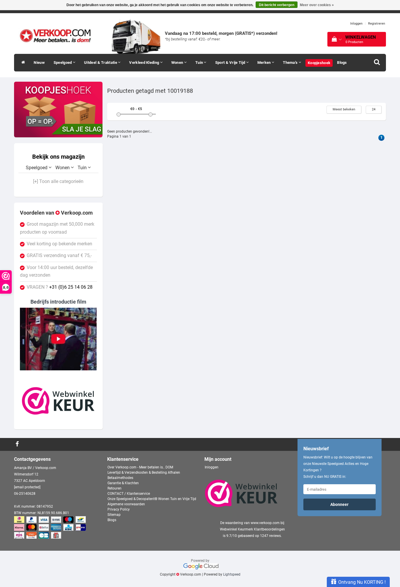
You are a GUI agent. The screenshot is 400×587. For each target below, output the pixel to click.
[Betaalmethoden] (50, 528)
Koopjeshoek (319, 63)
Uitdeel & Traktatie (101, 62)
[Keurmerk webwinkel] (58, 400)
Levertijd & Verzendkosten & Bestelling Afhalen (143, 472)
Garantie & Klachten (123, 483)
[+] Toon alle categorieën (58, 181)
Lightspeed (231, 574)
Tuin (199, 62)
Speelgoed (63, 62)
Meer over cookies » (317, 5)
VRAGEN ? (60, 287)
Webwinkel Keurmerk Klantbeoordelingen (252, 529)
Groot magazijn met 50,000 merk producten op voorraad (57, 228)
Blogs (342, 62)
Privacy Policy (118, 509)
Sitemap (114, 515)
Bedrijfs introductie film (58, 302)
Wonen (177, 62)
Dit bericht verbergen (276, 5)
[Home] (21, 62)
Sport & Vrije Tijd (230, 62)
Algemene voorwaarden (126, 504)
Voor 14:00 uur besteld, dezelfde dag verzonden (56, 271)
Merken (264, 62)
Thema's (290, 62)
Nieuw (39, 62)
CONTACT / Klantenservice (128, 494)
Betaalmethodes (120, 478)
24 (373, 109)
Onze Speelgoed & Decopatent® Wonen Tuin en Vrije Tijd (151, 499)
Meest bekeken (344, 109)
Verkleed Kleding (144, 62)
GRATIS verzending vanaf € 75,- (59, 255)
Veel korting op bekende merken (59, 244)
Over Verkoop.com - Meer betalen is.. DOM (140, 467)
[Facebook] (18, 444)
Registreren (376, 23)
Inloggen (356, 23)
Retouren (114, 488)
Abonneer (339, 504)
